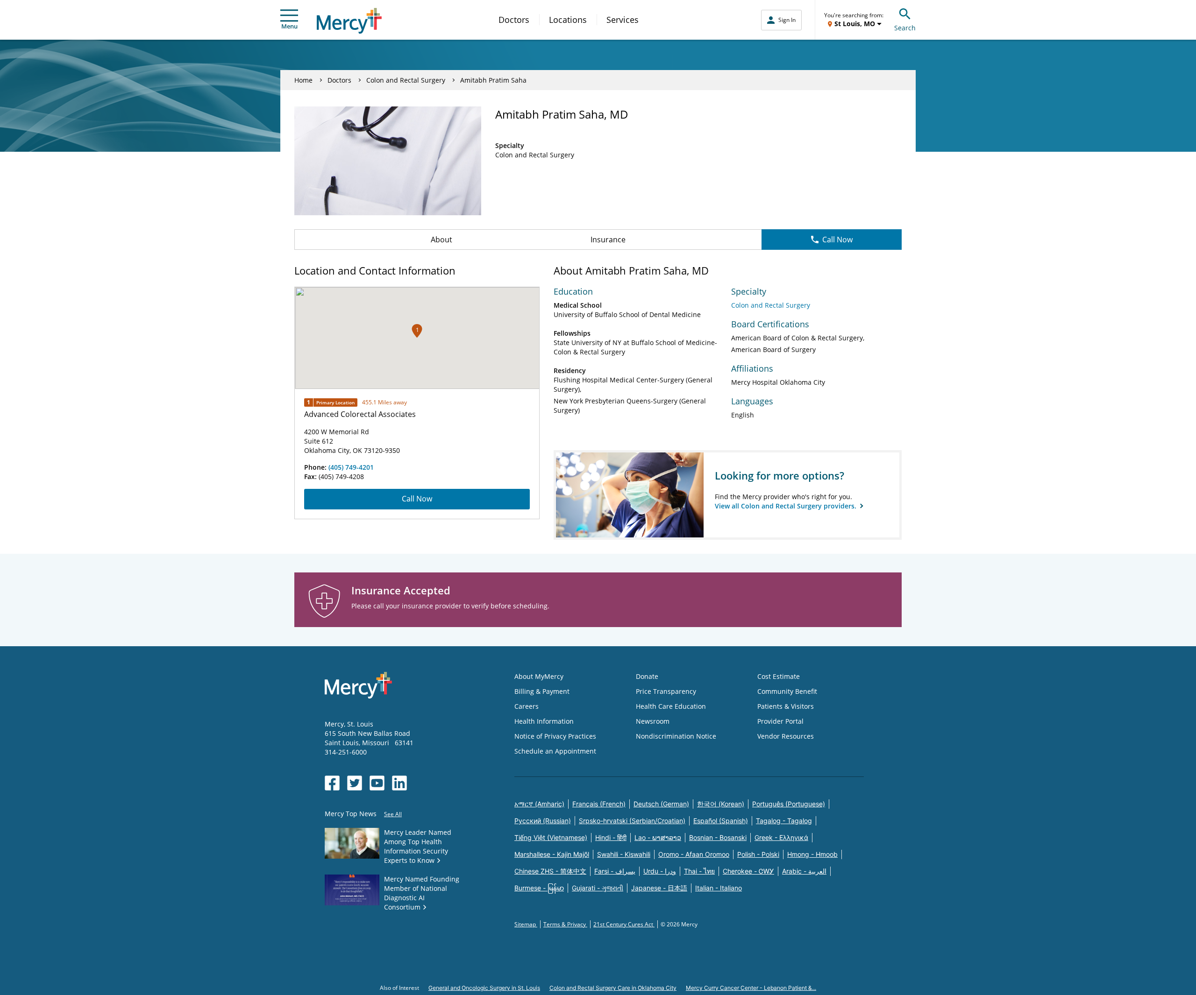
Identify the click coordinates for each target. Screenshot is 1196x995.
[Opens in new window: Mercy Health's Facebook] (332, 783)
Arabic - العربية (804, 871)
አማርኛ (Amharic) (539, 804)
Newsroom (652, 721)
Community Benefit (787, 691)
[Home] (349, 21)
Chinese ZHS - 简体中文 (550, 871)
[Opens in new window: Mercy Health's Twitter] (354, 783)
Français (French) (599, 804)
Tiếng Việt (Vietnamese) (550, 837)
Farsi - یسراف (614, 871)
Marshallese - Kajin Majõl (551, 854)
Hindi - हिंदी (610, 837)
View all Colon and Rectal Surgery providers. (786, 505)
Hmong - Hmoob (812, 854)
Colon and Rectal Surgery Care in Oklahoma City (612, 987)
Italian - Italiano (718, 888)
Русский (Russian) (542, 821)
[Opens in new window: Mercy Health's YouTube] (377, 783)
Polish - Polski (758, 854)
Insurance (608, 239)
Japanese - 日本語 (659, 888)
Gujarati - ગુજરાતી (597, 888)
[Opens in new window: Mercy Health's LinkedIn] (399, 783)
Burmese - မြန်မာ (539, 888)
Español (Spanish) (720, 821)
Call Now (837, 239)
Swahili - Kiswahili (623, 854)
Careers (526, 706)
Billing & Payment (542, 691)
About (441, 239)
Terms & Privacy (565, 924)
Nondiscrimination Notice (676, 736)
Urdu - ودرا (659, 871)
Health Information (544, 721)
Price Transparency (666, 691)
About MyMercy (538, 676)
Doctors (513, 19)
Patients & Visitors (785, 706)
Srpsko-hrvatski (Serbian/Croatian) (632, 821)
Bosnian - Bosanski (718, 837)
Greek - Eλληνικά (781, 837)
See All (393, 814)
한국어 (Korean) (720, 804)
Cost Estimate (778, 676)
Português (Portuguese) (788, 804)
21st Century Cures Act (624, 924)
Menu (289, 26)
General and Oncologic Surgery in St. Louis (484, 987)
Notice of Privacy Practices (555, 736)
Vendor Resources (785, 736)
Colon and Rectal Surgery (405, 80)
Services (622, 19)
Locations (568, 19)
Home (303, 80)
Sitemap (525, 924)
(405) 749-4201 (351, 467)
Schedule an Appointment (555, 751)
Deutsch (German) (661, 804)
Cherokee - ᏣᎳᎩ (748, 871)
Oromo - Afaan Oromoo (693, 854)
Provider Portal (780, 721)
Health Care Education (671, 706)
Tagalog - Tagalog (784, 821)
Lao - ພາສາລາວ (657, 837)
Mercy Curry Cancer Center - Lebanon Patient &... (751, 987)
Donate (647, 676)
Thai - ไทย (699, 871)
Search (905, 27)
